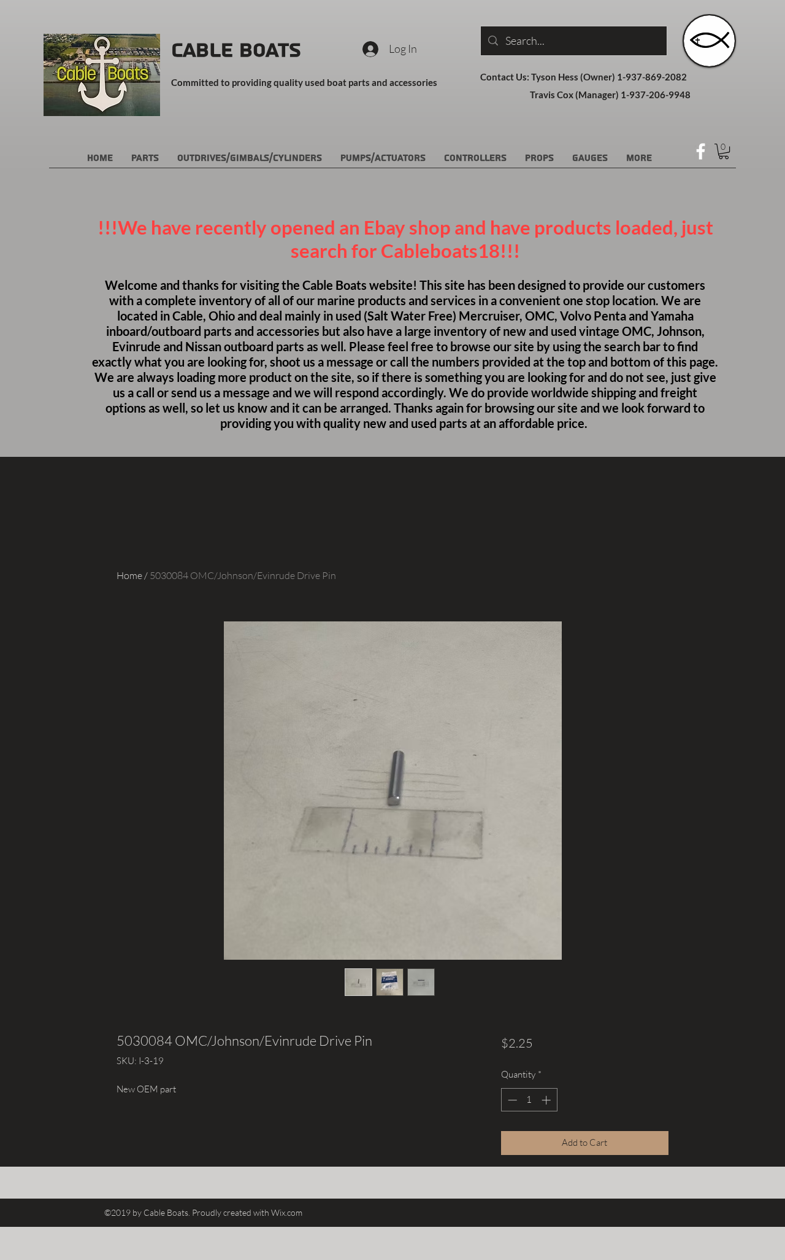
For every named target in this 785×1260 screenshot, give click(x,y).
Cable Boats (236, 50)
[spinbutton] (529, 1100)
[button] (723, 151)
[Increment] (547, 1100)
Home (129, 575)
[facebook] (700, 151)
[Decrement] (511, 1100)
